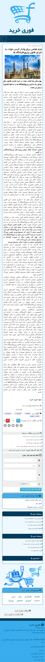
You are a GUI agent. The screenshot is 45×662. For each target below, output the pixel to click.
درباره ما (41, 650)
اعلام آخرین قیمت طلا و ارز (35, 525)
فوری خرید (21, 30)
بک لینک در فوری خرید (37, 653)
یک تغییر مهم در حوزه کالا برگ (33, 443)
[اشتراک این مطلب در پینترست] (9, 425)
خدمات (37, 600)
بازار (20, 597)
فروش (5, 107)
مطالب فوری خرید (22, 611)
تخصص (20, 600)
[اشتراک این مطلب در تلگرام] (21, 425)
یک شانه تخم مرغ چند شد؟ (35, 547)
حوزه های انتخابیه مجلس (33, 500)
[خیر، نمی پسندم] (8, 420)
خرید (13, 597)
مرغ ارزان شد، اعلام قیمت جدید (33, 518)
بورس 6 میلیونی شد (36, 550)
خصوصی (8, 413)
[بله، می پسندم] (18, 420)
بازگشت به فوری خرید (12, 614)
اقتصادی (18, 413)
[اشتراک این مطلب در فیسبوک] (17, 425)
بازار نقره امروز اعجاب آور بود (33, 439)
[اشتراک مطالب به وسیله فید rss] (5, 425)
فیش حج (39, 503)
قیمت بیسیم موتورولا (34, 507)
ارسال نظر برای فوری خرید (30, 489)
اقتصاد (34, 137)
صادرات (15, 95)
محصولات (38, 147)
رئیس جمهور (34, 416)
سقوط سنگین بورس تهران (35, 528)
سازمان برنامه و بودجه (14, 180)
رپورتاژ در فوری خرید (38, 656)
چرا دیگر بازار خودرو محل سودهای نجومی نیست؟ (28, 446)
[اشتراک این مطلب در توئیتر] (13, 425)
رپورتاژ (11, 600)
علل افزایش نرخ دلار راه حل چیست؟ (32, 436)
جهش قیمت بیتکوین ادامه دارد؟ (33, 541)
